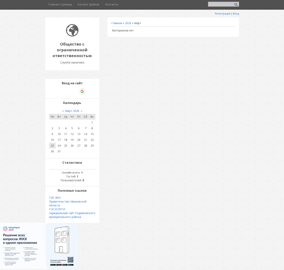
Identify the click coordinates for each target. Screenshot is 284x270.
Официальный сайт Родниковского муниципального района (72, 215)
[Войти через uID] (56, 91)
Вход (236, 13)
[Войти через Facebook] (69, 91)
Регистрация (222, 13)
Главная (116, 23)
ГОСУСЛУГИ (57, 209)
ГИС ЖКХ (55, 197)
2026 (128, 23)
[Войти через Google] (82, 91)
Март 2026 (72, 111)
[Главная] (72, 35)
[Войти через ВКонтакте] (62, 91)
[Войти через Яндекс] (75, 91)
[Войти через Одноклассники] (89, 91)
